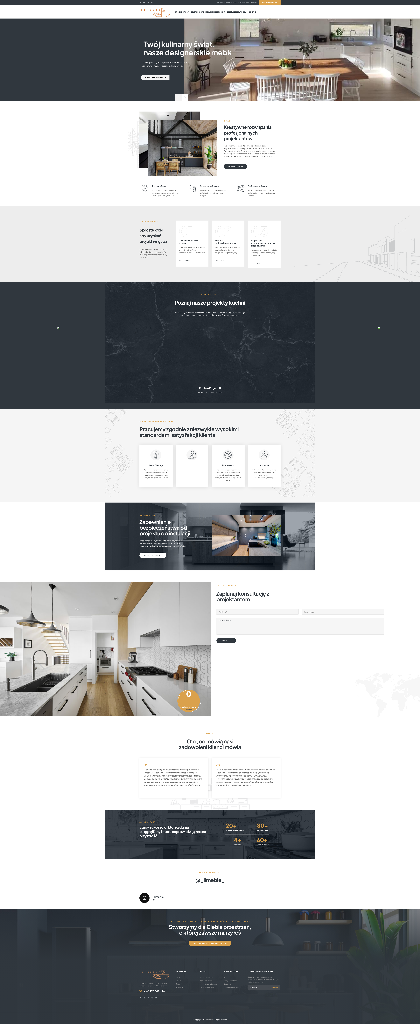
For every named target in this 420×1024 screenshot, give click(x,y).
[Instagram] (148, 997)
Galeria (178, 984)
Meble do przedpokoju (208, 984)
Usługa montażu (230, 981)
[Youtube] (151, 2)
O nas (178, 977)
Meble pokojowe (206, 981)
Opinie (178, 981)
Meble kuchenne (206, 977)
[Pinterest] (148, 2)
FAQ (225, 977)
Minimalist (218, 393)
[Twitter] (144, 2)
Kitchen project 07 (210, 388)
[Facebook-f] (140, 2)
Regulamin (228, 984)
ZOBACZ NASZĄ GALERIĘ (153, 77)
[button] (246, 535)
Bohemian (201, 393)
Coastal (210, 393)
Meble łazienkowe (207, 987)
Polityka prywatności (232, 987)
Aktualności (180, 987)
